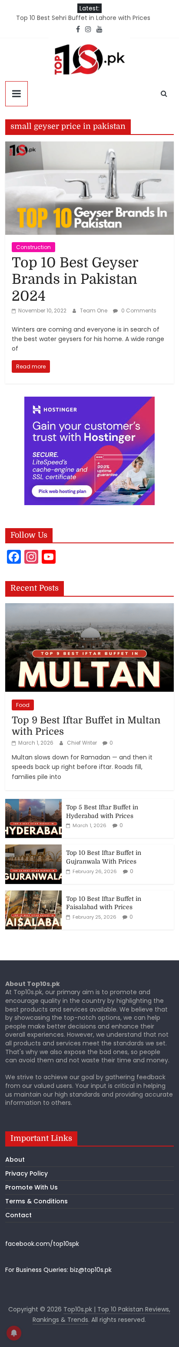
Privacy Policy (26, 1173)
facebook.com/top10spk (42, 1243)
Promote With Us (31, 1187)
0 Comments (138, 310)
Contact (18, 1215)
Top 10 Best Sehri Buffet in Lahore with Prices (83, 17)
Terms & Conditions (36, 1201)
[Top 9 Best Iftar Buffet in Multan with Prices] (89, 608)
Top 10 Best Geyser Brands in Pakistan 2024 (75, 279)
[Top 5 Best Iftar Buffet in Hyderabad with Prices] (33, 803)
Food (23, 705)
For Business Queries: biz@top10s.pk (58, 1269)
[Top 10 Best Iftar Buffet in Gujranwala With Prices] (33, 849)
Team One (94, 310)
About (15, 1159)
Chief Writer (82, 742)
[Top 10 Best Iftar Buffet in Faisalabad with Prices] (33, 895)
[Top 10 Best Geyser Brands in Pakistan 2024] (89, 147)
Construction (33, 247)
